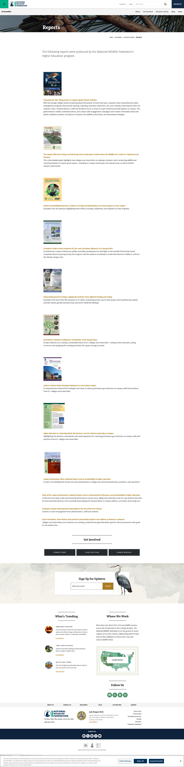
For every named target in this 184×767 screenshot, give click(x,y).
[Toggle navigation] (4, 4)
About (138, 11)
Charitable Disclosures (134, 716)
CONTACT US (67, 705)
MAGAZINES (84, 705)
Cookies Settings (125, 761)
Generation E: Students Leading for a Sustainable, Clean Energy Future (70, 340)
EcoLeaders (118, 37)
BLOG (100, 705)
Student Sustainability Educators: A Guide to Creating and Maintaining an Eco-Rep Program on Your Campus (84, 206)
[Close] (180, 761)
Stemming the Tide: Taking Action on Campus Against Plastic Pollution (70, 100)
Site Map (139, 719)
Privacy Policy (137, 714)
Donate (178, 4)
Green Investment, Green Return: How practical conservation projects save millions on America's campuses (83, 519)
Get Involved (148, 11)
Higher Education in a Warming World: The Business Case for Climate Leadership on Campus (78, 433)
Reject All (140, 761)
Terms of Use (137, 711)
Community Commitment (134, 724)
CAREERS (133, 705)
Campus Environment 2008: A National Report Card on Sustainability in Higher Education (77, 479)
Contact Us (122, 4)
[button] (108, 586)
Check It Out (60, 672)
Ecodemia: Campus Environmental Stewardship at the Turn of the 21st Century (72, 509)
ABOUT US (50, 705)
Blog (130, 4)
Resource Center (162, 11)
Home (180, 11)
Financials (138, 721)
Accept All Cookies (156, 761)
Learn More (60, 638)
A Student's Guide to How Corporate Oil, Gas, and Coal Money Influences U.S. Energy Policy (78, 249)
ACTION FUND (117, 705)
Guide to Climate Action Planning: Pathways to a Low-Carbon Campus (69, 386)
